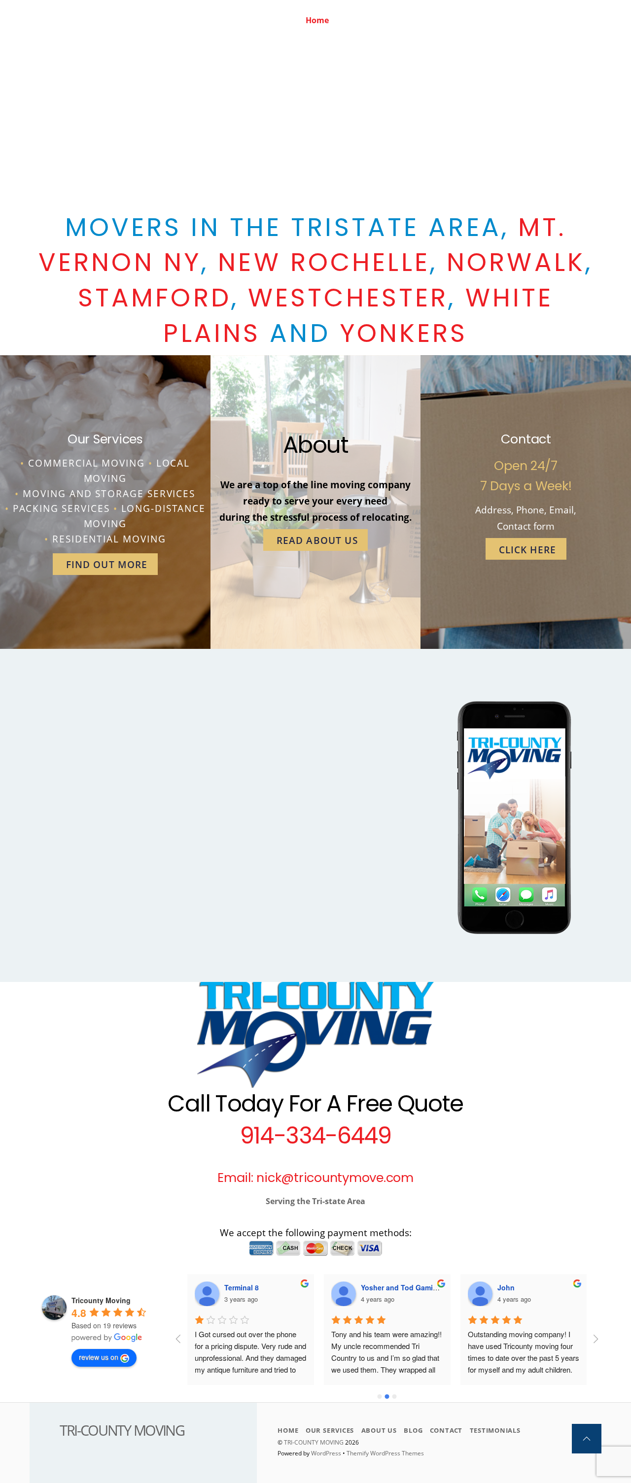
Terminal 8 (241, 1287)
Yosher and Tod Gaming (401, 1287)
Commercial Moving (86, 463)
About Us (429, 20)
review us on (98, 1357)
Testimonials (569, 20)
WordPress (326, 1453)
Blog (471, 20)
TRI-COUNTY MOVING (314, 1442)
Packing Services (61, 508)
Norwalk (516, 262)
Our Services (370, 20)
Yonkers (404, 333)
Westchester (348, 297)
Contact (512, 20)
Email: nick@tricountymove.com (315, 1177)
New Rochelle (323, 262)
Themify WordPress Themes (385, 1453)
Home (317, 20)
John (506, 1287)
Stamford (154, 297)
